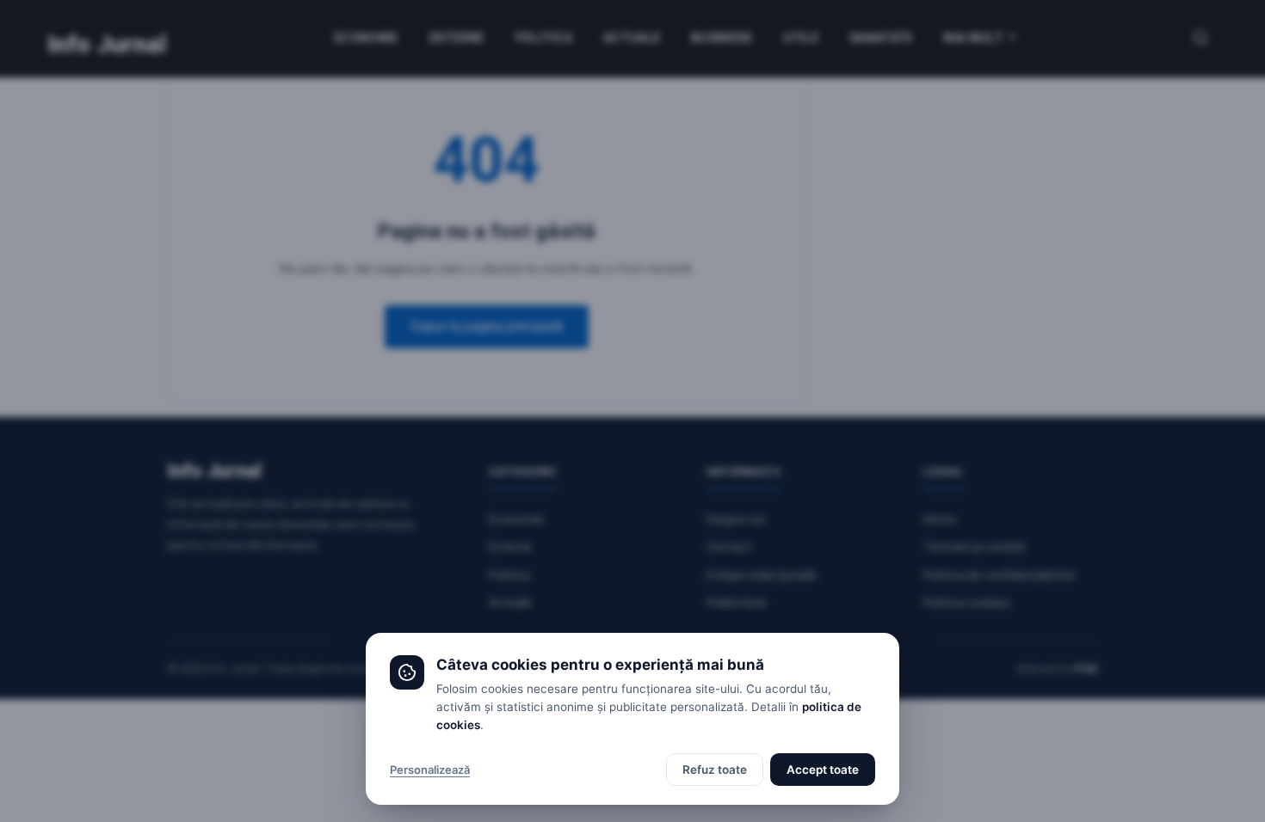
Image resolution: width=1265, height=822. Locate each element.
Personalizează (430, 769)
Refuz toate (714, 769)
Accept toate (823, 769)
